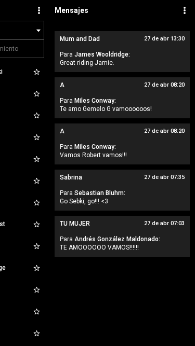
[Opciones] (39, 10)
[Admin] (184, 10)
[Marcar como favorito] (36, 71)
